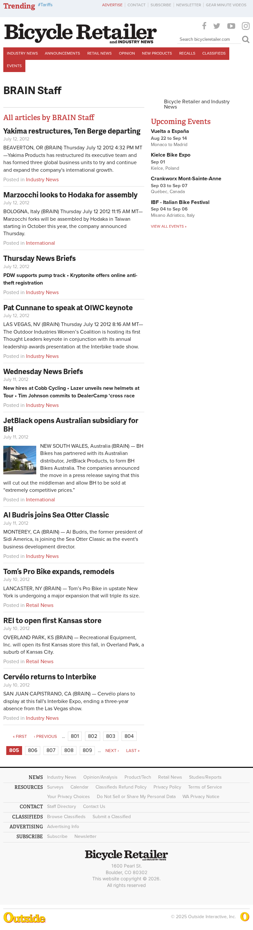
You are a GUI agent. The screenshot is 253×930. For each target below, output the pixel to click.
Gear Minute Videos (226, 5)
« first (20, 736)
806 (32, 750)
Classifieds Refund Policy (121, 787)
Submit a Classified (112, 816)
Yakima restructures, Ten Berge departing (71, 131)
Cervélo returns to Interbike (49, 676)
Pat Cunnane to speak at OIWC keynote (68, 307)
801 (75, 736)
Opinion (127, 53)
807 (50, 750)
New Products (157, 53)
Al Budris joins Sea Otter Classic (56, 515)
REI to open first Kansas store (52, 620)
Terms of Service (205, 787)
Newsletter (188, 5)
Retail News (99, 53)
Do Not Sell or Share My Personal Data (136, 796)
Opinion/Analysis (100, 777)
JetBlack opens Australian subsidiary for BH (70, 424)
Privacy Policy (167, 787)
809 (87, 750)
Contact (136, 5)
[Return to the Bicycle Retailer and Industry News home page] (80, 41)
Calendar (79, 787)
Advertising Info (63, 826)
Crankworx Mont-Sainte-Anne (186, 178)
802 (92, 736)
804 (129, 736)
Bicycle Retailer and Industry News (197, 104)
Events (14, 65)
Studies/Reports (205, 777)
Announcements (62, 53)
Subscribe (161, 5)
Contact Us (94, 806)
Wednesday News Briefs (43, 371)
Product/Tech (138, 777)
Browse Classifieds (66, 816)
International (40, 243)
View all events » (168, 226)
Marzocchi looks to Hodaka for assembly (70, 194)
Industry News (22, 53)
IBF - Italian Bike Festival (180, 202)
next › (112, 750)
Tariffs (47, 5)
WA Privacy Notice (201, 796)
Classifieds (214, 53)
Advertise (112, 5)
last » (133, 750)
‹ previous (45, 736)
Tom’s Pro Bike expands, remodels (58, 571)
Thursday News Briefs (39, 258)
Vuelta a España (170, 131)
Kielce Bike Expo (170, 155)
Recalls (187, 53)
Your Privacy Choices (68, 796)
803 (110, 736)
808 (68, 750)
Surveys (55, 787)
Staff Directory (61, 806)
